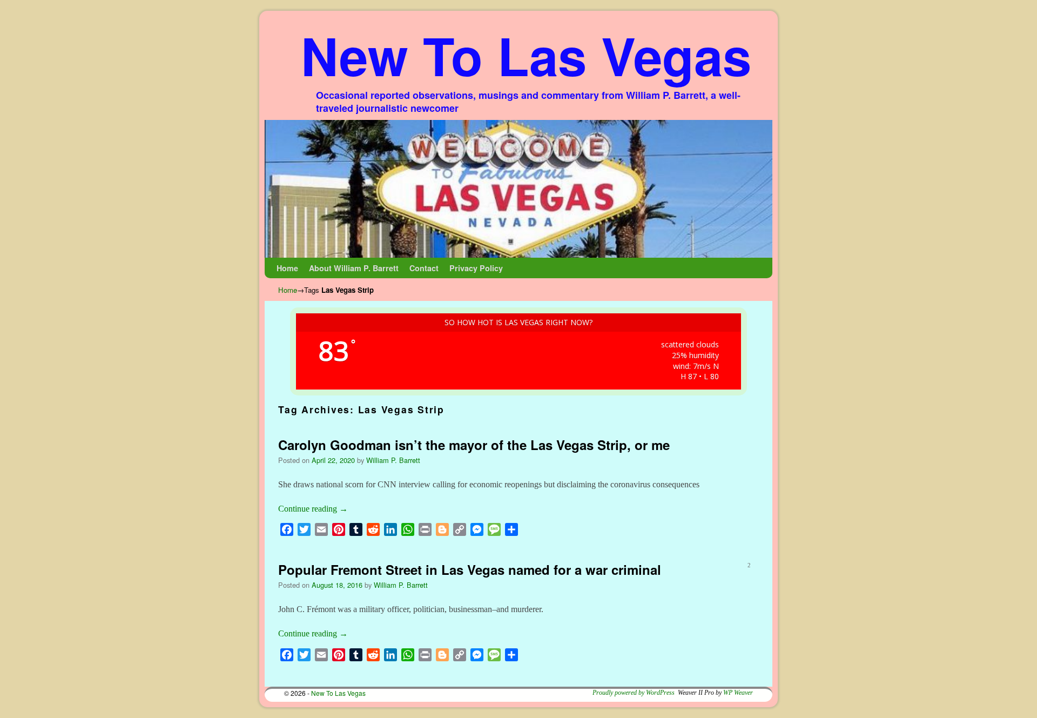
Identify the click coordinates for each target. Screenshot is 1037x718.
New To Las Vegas (526, 55)
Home (287, 268)
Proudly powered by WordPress (633, 692)
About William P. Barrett (354, 268)
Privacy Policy (476, 268)
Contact (424, 268)
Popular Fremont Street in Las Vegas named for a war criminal (469, 569)
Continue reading (313, 508)
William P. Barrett (393, 460)
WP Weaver (738, 692)
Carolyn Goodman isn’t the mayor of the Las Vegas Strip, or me (474, 444)
